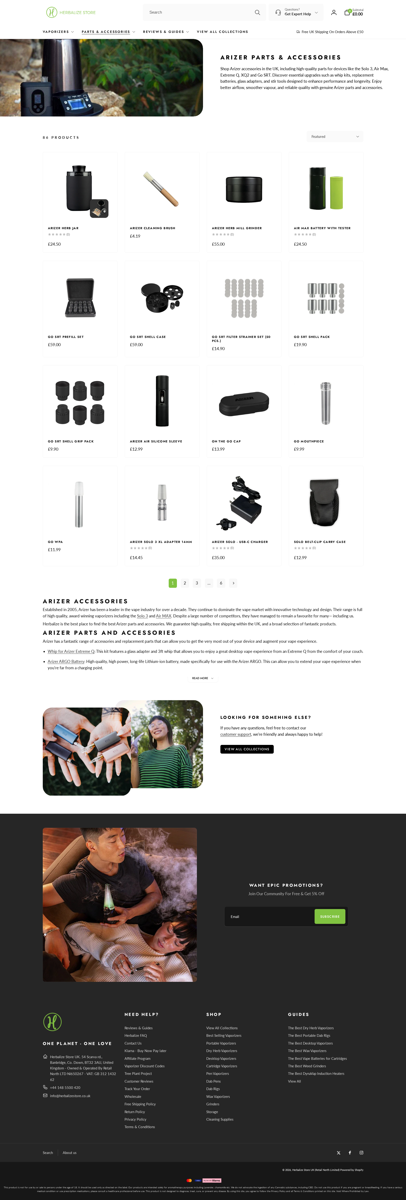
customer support (235, 734)
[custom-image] (53, 1030)
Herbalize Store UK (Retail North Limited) (316, 1169)
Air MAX (163, 615)
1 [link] (173, 583)
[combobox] (204, 12)
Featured (318, 136)
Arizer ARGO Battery (66, 661)
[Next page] (233, 583)
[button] (353, 12)
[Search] (257, 12)
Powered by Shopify (351, 1169)
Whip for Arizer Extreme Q (71, 651)
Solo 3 (142, 615)
